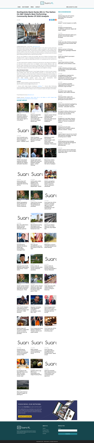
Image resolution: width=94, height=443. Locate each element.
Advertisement (46, 431)
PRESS (32, 7)
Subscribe (67, 433)
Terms (44, 428)
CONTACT (37, 7)
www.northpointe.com (23, 79)
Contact (44, 433)
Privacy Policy (46, 430)
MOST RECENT (25, 7)
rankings (40, 86)
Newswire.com (36, 46)
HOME (19, 7)
